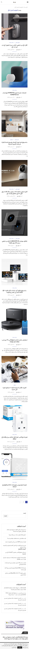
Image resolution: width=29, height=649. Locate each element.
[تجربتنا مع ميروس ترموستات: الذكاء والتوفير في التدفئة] (14, 466)
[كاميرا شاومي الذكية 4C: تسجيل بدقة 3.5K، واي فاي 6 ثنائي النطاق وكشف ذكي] (14, 173)
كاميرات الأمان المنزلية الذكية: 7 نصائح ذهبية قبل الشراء (14, 388)
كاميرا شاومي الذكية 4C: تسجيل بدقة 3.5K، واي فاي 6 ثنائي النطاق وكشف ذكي (14, 192)
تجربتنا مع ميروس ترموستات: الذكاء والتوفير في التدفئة (14, 486)
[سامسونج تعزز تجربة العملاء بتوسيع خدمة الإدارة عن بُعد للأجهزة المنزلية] (14, 124)
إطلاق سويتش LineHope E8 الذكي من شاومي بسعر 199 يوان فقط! (14, 242)
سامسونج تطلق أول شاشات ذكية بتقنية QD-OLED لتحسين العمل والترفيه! (14, 291)
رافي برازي (18, 49)
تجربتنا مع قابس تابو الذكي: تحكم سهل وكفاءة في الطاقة (15, 438)
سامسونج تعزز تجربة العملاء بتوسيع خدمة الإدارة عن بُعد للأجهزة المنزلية (14, 143)
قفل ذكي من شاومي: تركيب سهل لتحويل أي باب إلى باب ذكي (14, 46)
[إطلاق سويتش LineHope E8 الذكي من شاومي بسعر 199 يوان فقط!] (14, 222)
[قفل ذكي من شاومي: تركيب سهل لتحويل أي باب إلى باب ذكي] (14, 26)
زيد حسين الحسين (22, 593)
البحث (24, 513)
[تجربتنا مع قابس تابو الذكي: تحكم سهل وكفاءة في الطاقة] (14, 418)
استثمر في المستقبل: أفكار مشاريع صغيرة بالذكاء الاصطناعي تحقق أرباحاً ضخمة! (16, 530)
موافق (19, 647)
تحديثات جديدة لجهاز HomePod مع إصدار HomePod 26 (14, 94)
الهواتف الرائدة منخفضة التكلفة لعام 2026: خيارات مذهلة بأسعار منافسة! (15, 588)
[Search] (1, 2)
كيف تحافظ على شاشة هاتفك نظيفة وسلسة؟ (16, 538)
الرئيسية (26, 7)
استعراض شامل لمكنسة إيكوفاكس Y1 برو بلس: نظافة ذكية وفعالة (14, 341)
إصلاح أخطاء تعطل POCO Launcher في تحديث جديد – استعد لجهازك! (16, 593)
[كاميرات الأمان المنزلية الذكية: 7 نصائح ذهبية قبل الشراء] (14, 369)
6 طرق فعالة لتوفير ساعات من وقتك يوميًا (17, 535)
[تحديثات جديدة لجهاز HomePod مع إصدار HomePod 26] (14, 74)
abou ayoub (23, 588)
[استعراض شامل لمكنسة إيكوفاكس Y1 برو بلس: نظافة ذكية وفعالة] (14, 321)
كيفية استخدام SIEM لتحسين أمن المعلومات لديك (15, 542)
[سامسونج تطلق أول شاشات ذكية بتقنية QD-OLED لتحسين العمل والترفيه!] (14, 272)
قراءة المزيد (14, 647)
